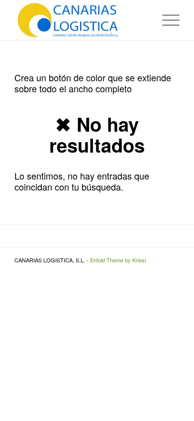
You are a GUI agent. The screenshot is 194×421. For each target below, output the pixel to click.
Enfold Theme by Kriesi (118, 260)
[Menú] (166, 20)
